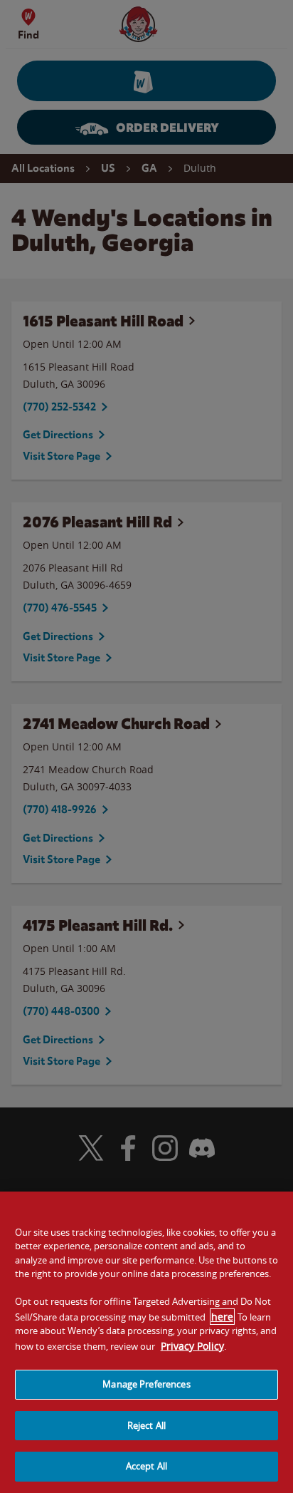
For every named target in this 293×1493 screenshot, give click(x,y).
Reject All (146, 1425)
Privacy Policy (192, 1346)
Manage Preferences (146, 1384)
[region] (146, 1342)
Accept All (146, 1466)
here (222, 1316)
